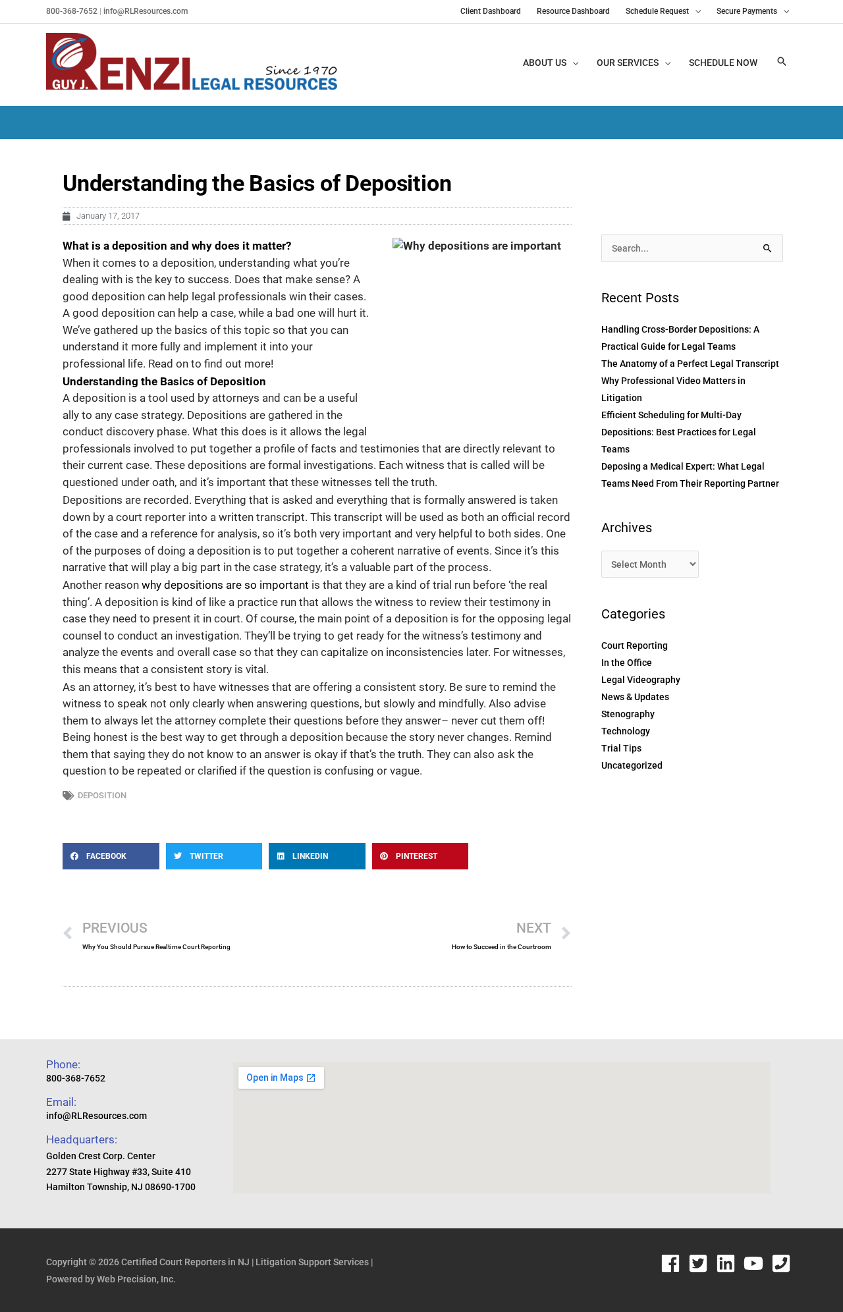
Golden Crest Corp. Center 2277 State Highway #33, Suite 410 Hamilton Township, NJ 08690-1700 (121, 1172)
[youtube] (756, 1263)
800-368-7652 (71, 11)
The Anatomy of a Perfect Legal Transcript (690, 363)
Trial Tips (621, 748)
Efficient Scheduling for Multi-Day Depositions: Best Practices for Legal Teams (678, 432)
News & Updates (635, 697)
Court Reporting (634, 645)
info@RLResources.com (144, 11)
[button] (782, 62)
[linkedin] (729, 1263)
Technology (625, 731)
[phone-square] (784, 1263)
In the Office (626, 662)
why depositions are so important (225, 584)
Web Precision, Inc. (136, 1279)
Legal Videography (640, 679)
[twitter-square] (701, 1263)
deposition (102, 795)
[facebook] (673, 1263)
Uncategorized (632, 765)
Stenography (628, 714)
